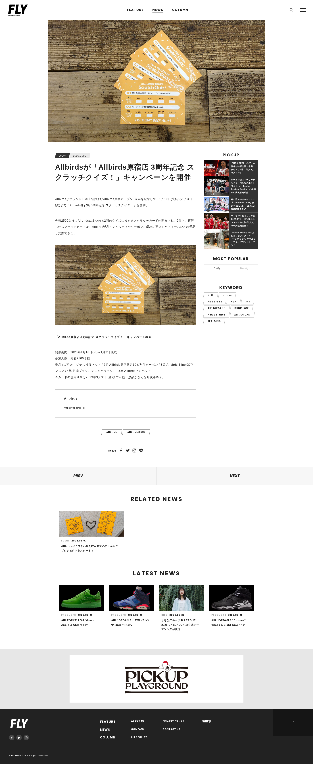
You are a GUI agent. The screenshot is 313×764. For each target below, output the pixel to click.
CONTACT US (171, 729)
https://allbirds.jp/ (75, 407)
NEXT (235, 475)
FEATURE (135, 10)
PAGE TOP (293, 722)
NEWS (157, 10)
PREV (78, 475)
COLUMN (180, 10)
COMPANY (138, 729)
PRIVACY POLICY (173, 721)
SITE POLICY (139, 737)
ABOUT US (138, 721)
